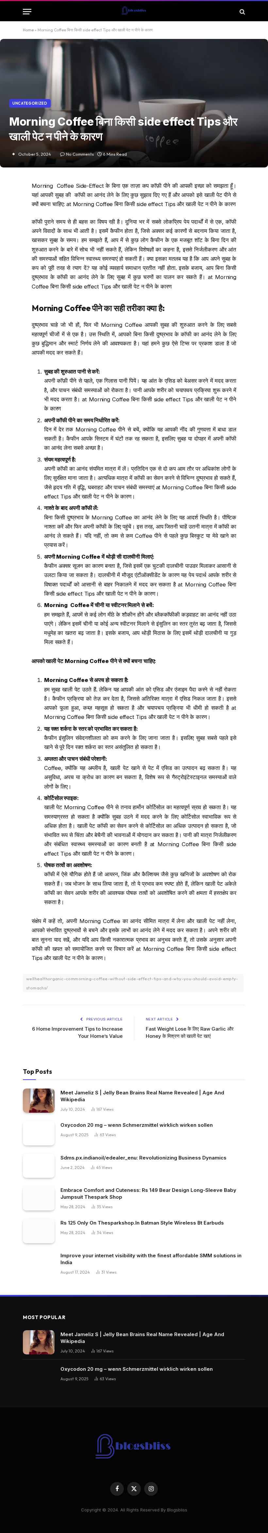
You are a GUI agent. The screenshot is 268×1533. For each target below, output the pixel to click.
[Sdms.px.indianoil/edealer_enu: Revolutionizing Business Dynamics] (39, 1166)
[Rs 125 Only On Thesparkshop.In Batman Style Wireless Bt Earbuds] (39, 1231)
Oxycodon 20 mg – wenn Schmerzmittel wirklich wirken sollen (136, 1125)
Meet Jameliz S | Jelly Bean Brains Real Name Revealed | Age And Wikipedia (142, 1096)
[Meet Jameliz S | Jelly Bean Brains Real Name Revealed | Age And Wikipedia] (39, 1101)
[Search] (241, 11)
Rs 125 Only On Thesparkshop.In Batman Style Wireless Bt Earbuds (142, 1223)
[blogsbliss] (134, 11)
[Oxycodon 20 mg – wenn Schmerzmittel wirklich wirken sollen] (39, 1133)
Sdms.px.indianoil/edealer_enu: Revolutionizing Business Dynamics (143, 1158)
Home (28, 29)
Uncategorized (29, 103)
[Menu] (27, 11)
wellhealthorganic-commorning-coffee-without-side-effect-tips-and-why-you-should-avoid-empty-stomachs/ (132, 983)
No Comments (80, 154)
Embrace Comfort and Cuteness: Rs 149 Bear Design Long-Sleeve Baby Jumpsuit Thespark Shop (148, 1193)
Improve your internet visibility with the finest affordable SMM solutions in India (151, 1258)
